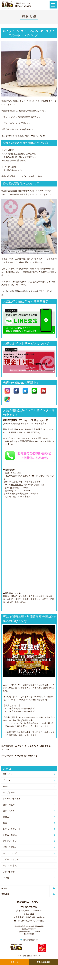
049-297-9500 (17, 484)
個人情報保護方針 (30, 940)
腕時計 (6, 786)
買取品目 (5, 894)
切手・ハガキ (9, 811)
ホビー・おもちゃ (11, 859)
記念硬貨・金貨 (10, 841)
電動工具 (7, 817)
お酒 (5, 823)
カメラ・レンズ (10, 853)
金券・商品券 (9, 805)
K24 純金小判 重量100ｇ (26, 755)
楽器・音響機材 (10, 847)
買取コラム (8, 774)
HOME (4, 888)
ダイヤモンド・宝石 (12, 798)
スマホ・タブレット (12, 829)
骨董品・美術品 (10, 835)
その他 (6, 878)
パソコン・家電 (10, 865)
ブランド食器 (9, 871)
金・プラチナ (9, 792)
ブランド (7, 780)
